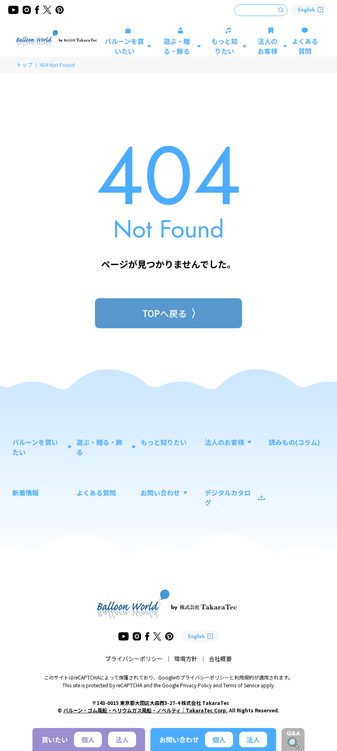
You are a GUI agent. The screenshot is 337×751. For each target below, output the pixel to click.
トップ (24, 65)
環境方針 (185, 658)
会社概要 (220, 658)
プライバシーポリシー (134, 658)
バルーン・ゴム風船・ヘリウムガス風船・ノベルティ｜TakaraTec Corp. (145, 710)
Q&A (293, 733)
